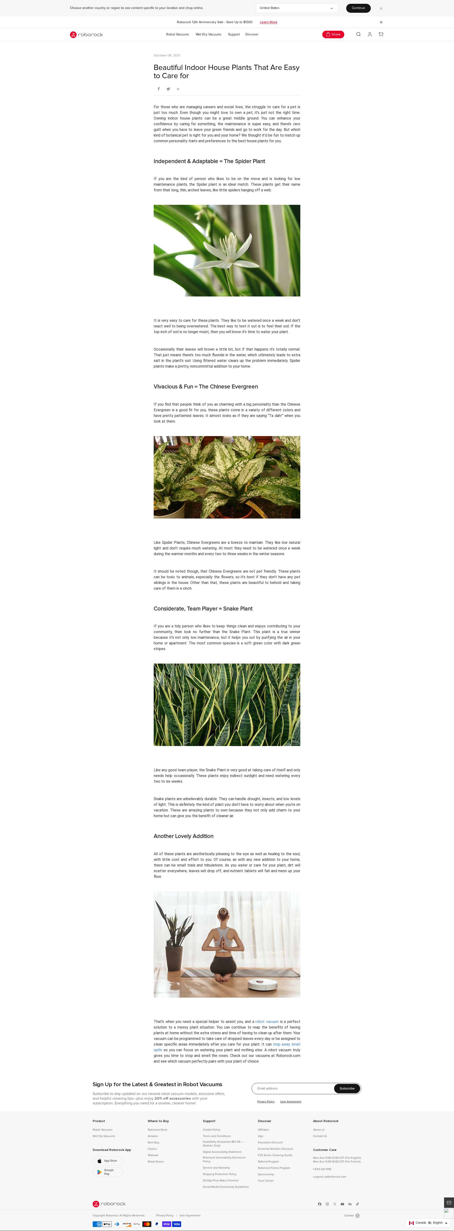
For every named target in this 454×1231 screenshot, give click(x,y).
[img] (109, 1204)
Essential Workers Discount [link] (275, 1149)
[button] (449, 1213)
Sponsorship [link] (266, 1174)
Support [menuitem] (234, 34)
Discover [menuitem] (251, 34)
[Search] (358, 34)
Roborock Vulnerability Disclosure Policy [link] (224, 1159)
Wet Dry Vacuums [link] (104, 1136)
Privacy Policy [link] (165, 1215)
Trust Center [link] (266, 1181)
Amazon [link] (153, 1136)
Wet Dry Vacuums (209, 34)
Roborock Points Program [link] (274, 1168)
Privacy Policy (266, 1101)
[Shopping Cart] (381, 34)
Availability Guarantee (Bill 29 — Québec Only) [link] (223, 1144)
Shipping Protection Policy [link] (219, 1174)
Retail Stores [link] (156, 1161)
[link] (108, 1161)
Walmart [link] (153, 1155)
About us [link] (319, 1129)
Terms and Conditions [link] (217, 1136)
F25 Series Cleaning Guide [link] (275, 1155)
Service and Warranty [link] (216, 1168)
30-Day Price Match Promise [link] (221, 1180)
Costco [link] (152, 1149)
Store (336, 34)
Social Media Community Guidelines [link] (226, 1187)
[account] (370, 34)
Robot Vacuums (177, 34)
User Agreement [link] (190, 1215)
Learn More (268, 22)
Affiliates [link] (263, 1129)
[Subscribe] (449, 1202)
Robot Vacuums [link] (103, 1129)
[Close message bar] (381, 22)
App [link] (260, 1136)
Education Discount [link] (270, 1142)
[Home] (86, 34)
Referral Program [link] (268, 1161)
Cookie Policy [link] (211, 1129)
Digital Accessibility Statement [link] (222, 1152)
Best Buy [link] (153, 1142)
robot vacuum (267, 1021)
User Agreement (290, 1101)
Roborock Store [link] (157, 1129)
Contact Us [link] (320, 1136)
